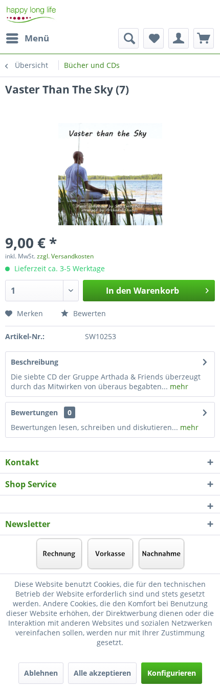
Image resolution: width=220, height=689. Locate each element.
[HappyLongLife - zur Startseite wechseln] (31, 14)
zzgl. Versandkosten (65, 256)
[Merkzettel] (153, 38)
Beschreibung (34, 362)
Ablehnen (41, 673)
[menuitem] (27, 38)
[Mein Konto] (178, 38)
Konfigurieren (171, 673)
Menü (37, 38)
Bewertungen (34, 412)
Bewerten (88, 313)
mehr (178, 386)
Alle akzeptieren (102, 673)
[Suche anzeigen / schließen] (128, 38)
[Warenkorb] (203, 38)
